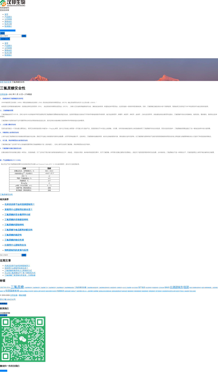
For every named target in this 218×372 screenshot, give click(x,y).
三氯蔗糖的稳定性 (13, 235)
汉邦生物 (3, 94)
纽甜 (186, 287)
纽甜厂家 (2, 291)
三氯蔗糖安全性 (6, 194)
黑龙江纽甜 (192, 291)
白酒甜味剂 (176, 287)
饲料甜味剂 (152, 291)
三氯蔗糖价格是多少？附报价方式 (18, 270)
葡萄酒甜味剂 (138, 291)
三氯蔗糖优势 (36, 287)
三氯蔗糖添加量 (80, 287)
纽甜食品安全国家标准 (105, 291)
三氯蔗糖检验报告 (69, 287)
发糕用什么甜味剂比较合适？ (19, 209)
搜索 (23, 36)
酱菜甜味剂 (145, 291)
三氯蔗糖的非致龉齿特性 (16, 219)
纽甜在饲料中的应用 (51, 291)
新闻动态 (8, 21)
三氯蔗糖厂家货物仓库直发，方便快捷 (20, 275)
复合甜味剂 (149, 287)
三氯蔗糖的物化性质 (14, 240)
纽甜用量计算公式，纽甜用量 (85, 291)
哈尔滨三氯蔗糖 (126, 287)
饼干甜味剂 (159, 291)
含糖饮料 (119, 287)
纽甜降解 (95, 291)
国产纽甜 (141, 287)
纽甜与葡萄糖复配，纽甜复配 (209, 287)
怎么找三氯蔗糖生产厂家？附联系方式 (20, 273)
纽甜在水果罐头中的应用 (26, 291)
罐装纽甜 (124, 291)
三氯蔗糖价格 (28, 287)
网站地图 (22, 295)
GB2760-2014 (5, 287)
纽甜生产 (73, 291)
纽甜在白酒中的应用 (39, 291)
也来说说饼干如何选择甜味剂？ (20, 204)
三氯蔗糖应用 (52, 287)
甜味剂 (167, 287)
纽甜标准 (60, 291)
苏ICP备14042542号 (8, 299)
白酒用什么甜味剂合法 (15, 245)
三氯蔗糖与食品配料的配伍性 (19, 230)
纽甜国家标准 (12, 290)
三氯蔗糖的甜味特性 (14, 224)
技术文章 (8, 24)
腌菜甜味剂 (131, 291)
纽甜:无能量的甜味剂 (195, 287)
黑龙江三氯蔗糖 (184, 291)
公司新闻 (8, 19)
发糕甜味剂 (113, 287)
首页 (6, 14)
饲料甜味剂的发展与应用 (16, 250)
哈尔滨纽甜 (135, 287)
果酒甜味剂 (155, 287)
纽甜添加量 (67, 291)
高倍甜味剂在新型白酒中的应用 (171, 291)
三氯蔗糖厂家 (44, 287)
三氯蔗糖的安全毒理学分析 (17, 214)
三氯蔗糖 (17, 287)
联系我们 (8, 26)
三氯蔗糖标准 (60, 287)
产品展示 (8, 17)
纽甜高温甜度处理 (117, 291)
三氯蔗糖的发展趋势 (92, 287)
